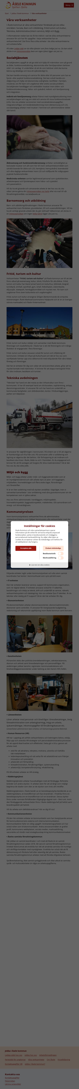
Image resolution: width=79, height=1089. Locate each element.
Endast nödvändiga (53, 548)
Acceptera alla (25, 548)
